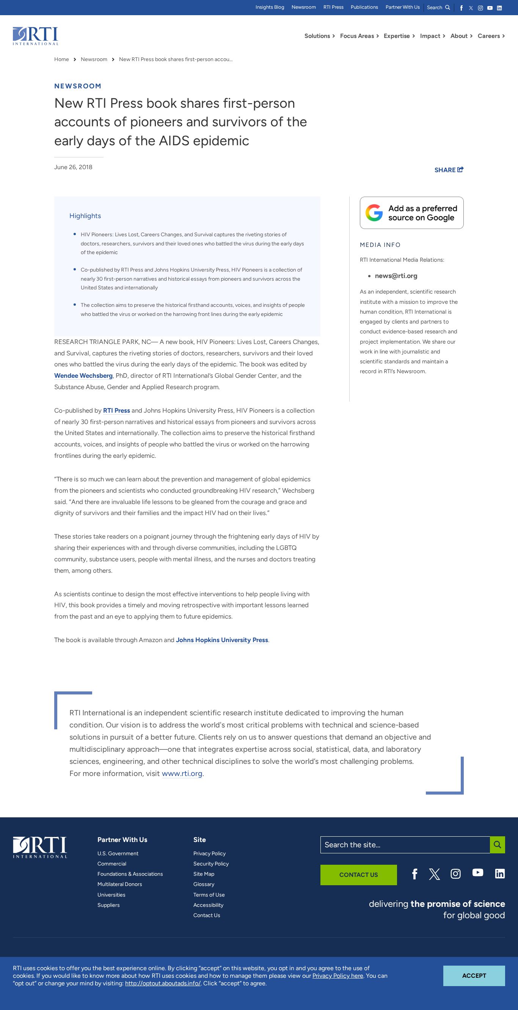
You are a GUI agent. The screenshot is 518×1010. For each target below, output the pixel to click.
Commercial (111, 864)
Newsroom (304, 7)
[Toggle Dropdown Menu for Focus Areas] (377, 36)
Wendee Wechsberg (83, 375)
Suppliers (108, 905)
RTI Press (333, 7)
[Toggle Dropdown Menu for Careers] (503, 36)
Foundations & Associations (130, 874)
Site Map (203, 874)
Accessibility (208, 905)
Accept (483, 975)
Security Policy (211, 864)
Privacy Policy (209, 853)
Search (435, 7)
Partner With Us (403, 7)
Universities (111, 895)
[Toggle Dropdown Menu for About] (471, 36)
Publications (364, 7)
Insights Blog (270, 7)
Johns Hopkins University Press (222, 640)
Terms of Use (209, 895)
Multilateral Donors (119, 884)
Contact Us (206, 915)
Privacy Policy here (337, 975)
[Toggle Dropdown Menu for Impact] (444, 36)
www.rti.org (182, 773)
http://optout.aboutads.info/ (163, 983)
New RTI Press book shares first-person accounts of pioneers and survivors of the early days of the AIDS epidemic (176, 59)
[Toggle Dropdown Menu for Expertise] (413, 36)
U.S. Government (117, 853)
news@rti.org (396, 276)
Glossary (203, 884)
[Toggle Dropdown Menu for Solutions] (333, 36)
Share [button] (446, 170)
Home (61, 59)
